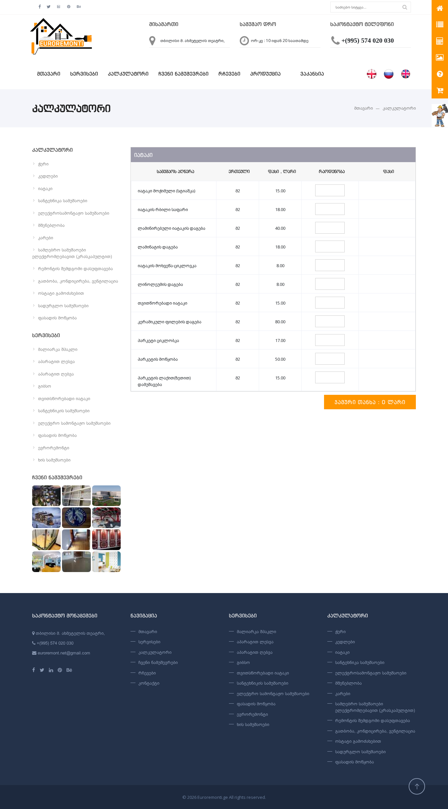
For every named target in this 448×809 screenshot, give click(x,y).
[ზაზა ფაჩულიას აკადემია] (76, 517)
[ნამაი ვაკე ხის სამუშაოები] (46, 495)
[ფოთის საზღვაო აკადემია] (106, 495)
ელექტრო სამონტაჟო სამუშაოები (74, 423)
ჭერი (43, 163)
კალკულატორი (128, 74)
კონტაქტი (148, 683)
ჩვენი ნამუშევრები (183, 74)
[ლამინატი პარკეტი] (76, 539)
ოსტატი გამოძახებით (61, 293)
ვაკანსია (312, 74)
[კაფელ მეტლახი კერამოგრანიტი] (46, 539)
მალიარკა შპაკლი (57, 349)
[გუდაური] (46, 517)
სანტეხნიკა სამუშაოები (62, 200)
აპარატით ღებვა (56, 374)
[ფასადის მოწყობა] (76, 495)
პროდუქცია (265, 74)
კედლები (48, 176)
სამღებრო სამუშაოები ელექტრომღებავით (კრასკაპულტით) (72, 253)
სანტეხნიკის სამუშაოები (64, 410)
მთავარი (48, 74)
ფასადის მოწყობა (57, 317)
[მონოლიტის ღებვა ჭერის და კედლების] (106, 517)
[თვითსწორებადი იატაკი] (76, 561)
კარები (45, 237)
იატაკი (45, 188)
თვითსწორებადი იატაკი (64, 398)
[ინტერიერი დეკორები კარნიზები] (106, 539)
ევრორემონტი (53, 447)
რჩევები (229, 74)
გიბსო (44, 386)
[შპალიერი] (106, 561)
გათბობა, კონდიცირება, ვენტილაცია (78, 281)
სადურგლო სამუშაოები (63, 305)
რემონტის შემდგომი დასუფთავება (75, 268)
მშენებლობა (51, 225)
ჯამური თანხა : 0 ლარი (370, 402)
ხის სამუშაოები (54, 460)
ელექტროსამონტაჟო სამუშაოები (73, 213)
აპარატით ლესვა (56, 361)
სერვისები (84, 74)
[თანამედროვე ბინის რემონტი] (46, 561)
